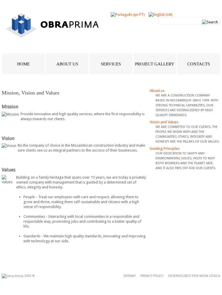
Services (111, 64)
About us (67, 64)
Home (23, 64)
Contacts (198, 64)
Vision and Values (164, 122)
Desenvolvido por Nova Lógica (194, 276)
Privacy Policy (151, 276)
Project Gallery (154, 64)
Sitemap (129, 276)
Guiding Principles (165, 148)
